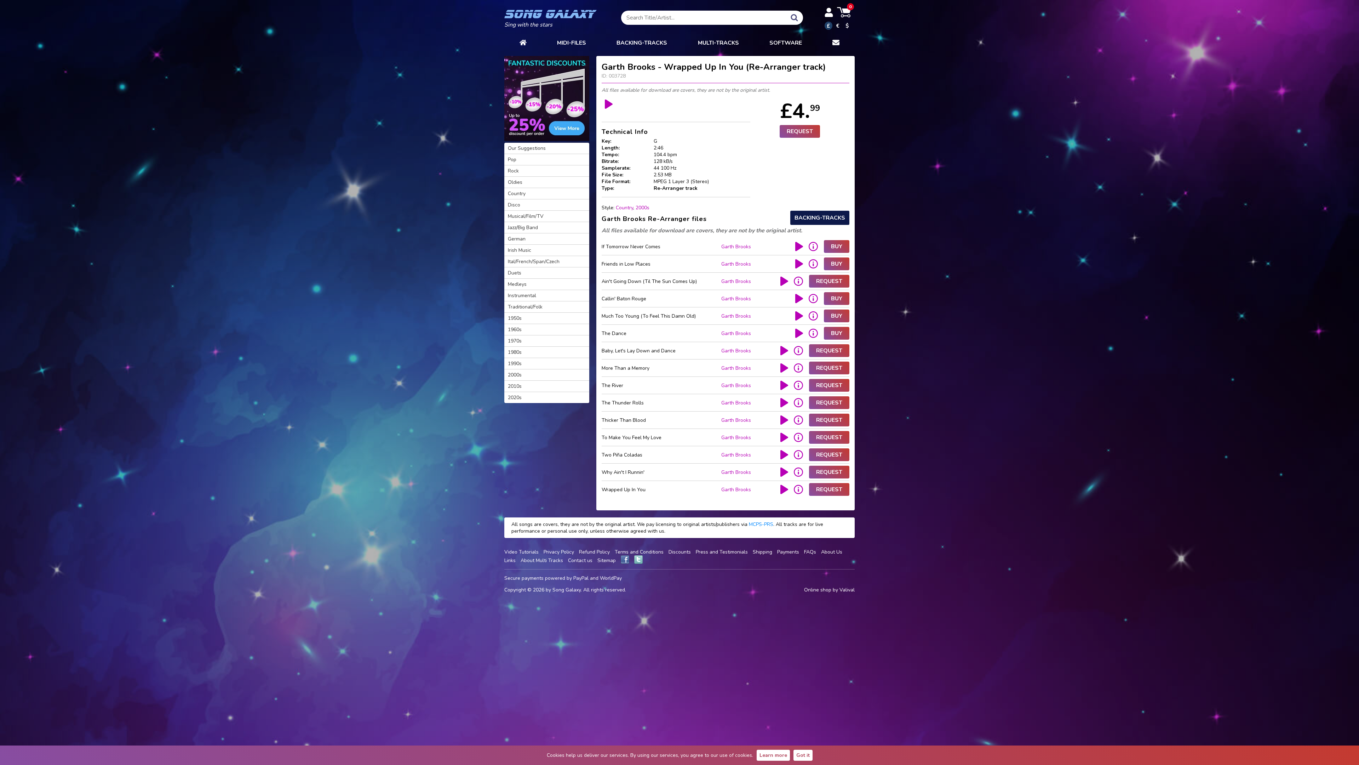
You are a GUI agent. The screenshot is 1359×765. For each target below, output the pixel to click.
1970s (515, 341)
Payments (788, 552)
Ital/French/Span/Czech (534, 261)
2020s (515, 397)
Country (624, 207)
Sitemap (606, 560)
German (517, 239)
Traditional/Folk (525, 307)
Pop (512, 159)
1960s (515, 329)
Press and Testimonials (722, 552)
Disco (514, 205)
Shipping (762, 552)
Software (785, 43)
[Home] (523, 43)
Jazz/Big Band (523, 227)
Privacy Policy (559, 552)
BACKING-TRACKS (642, 43)
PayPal (581, 578)
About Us (831, 552)
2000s (642, 207)
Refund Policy (594, 552)
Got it (803, 755)
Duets (514, 273)
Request (800, 131)
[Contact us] (836, 43)
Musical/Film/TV (526, 216)
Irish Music (519, 250)
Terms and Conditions (639, 552)
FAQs (810, 552)
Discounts (680, 552)
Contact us (580, 560)
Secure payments (524, 578)
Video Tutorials (521, 552)
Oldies (515, 182)
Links (510, 560)
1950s (515, 318)
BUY (836, 246)
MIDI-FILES (571, 43)
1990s (515, 363)
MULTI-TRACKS (718, 43)
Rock (513, 171)
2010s (515, 386)
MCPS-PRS (761, 524)
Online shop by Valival (829, 589)
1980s (515, 352)
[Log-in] (829, 12)
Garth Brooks (736, 246)
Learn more (773, 755)
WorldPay (611, 578)
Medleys (517, 284)
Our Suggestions (527, 148)
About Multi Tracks (542, 560)
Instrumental (522, 295)
